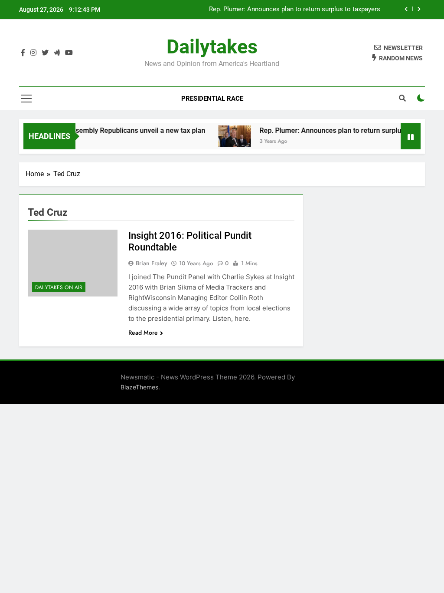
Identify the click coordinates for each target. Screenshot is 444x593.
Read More (143, 332)
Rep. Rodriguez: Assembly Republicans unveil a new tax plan (104, 130)
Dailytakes (212, 46)
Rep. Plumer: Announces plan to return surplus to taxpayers (295, 9)
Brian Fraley (151, 263)
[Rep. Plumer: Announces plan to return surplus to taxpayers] (228, 136)
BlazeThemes (139, 387)
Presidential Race (212, 98)
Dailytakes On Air (58, 287)
